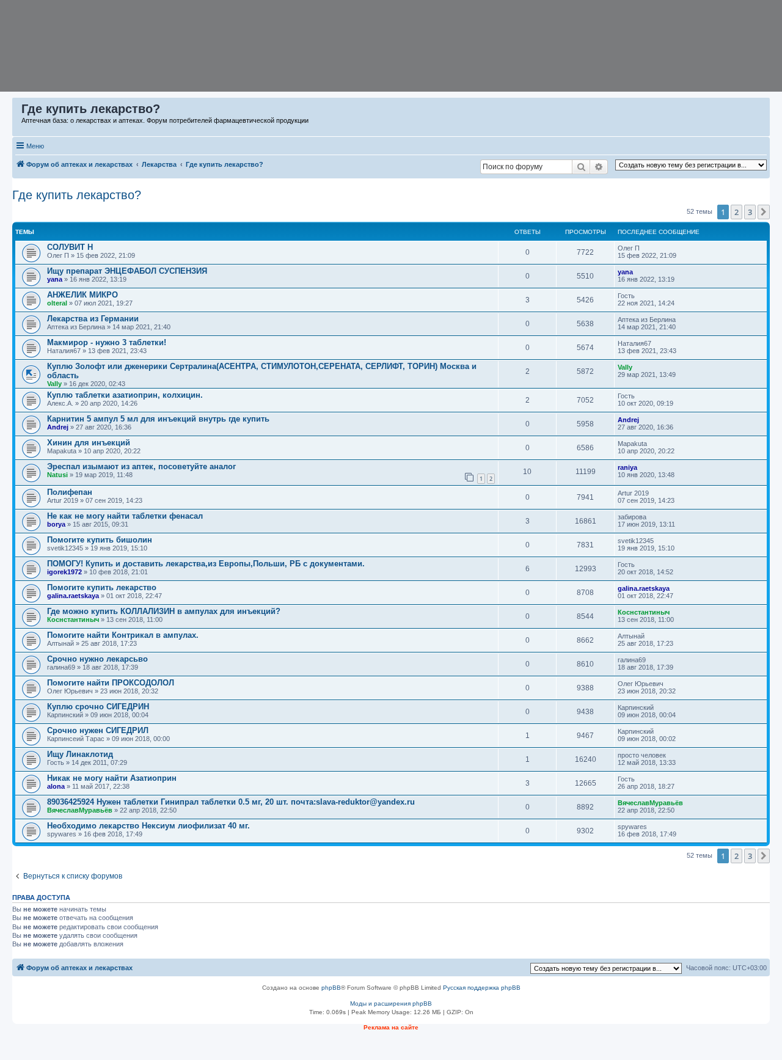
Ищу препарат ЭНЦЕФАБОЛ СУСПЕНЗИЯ (127, 271)
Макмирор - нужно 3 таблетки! (106, 342)
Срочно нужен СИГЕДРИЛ (97, 730)
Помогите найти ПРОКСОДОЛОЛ (110, 682)
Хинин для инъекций (88, 442)
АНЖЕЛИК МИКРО (82, 294)
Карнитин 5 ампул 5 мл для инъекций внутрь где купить (158, 418)
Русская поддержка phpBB (482, 987)
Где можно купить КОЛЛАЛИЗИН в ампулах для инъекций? (163, 611)
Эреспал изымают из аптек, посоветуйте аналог (141, 466)
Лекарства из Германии (93, 318)
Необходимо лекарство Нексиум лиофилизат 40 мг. (148, 825)
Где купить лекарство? (76, 195)
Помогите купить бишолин (99, 539)
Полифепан (69, 492)
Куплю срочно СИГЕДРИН (98, 706)
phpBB (331, 987)
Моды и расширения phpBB (391, 1003)
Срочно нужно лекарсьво (97, 658)
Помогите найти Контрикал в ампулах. (123, 635)
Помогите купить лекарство (101, 587)
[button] (764, 212)
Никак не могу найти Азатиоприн (112, 778)
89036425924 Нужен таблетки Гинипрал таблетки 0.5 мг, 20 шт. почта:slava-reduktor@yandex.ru (231, 801)
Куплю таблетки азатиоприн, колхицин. (125, 395)
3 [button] (750, 212)
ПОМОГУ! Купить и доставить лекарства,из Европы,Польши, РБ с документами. (206, 563)
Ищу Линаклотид (80, 754)
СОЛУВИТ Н (70, 247)
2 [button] (736, 212)
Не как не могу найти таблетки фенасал (125, 516)
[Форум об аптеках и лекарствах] (17, 112)
